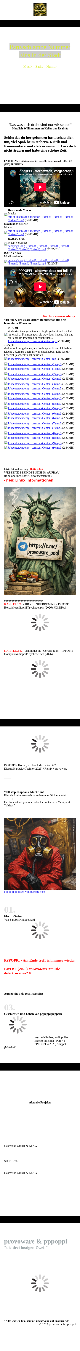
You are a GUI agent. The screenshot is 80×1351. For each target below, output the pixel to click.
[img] (40, 9)
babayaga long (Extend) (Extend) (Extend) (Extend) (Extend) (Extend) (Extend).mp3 (38, 247)
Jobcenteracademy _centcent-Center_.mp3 (32, 341)
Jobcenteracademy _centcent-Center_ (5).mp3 (35, 403)
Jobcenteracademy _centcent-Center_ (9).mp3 (35, 443)
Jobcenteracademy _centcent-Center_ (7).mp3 (35, 423)
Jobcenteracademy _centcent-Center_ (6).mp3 (35, 413)
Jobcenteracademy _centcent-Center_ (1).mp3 (35, 364)
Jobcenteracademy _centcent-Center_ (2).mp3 (35, 374)
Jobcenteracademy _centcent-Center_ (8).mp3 (35, 433)
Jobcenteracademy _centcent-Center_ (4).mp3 (35, 393)
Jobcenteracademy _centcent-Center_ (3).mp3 (35, 384)
